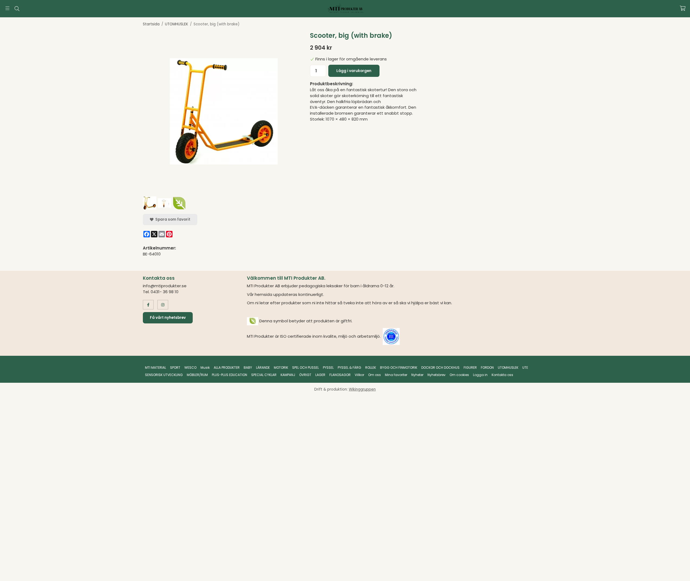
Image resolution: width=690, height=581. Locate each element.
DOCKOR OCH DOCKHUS (440, 367)
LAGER (320, 374)
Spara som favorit (172, 219)
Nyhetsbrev (436, 374)
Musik (205, 367)
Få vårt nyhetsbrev (168, 317)
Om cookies (459, 374)
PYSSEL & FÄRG (349, 367)
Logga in (480, 374)
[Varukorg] (682, 8)
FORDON (487, 367)
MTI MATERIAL (155, 367)
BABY (248, 367)
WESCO (190, 367)
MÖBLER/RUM (197, 374)
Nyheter (417, 374)
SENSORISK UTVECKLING (164, 374)
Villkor (359, 374)
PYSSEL (328, 367)
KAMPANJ (288, 374)
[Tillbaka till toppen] (539, 573)
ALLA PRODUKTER (227, 367)
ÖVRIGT (305, 374)
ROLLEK (370, 367)
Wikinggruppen (362, 389)
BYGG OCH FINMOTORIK (398, 367)
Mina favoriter (396, 374)
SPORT (175, 367)
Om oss (374, 374)
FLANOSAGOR (340, 374)
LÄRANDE (263, 367)
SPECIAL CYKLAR (264, 374)
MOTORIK (281, 367)
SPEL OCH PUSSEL (305, 367)
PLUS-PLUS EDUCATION (229, 374)
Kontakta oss (502, 374)
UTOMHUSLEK (508, 367)
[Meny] (7, 8)
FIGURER (470, 367)
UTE (525, 367)
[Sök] (17, 8)
